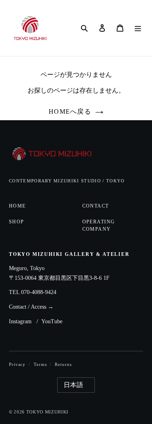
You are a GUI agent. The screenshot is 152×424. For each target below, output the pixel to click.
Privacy (17, 364)
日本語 (73, 384)
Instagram (20, 321)
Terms (40, 364)
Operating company (98, 225)
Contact (95, 206)
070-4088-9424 (38, 292)
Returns (63, 364)
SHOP (16, 222)
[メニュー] (138, 28)
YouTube (51, 321)
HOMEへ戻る (70, 111)
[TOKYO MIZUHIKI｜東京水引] (52, 154)
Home (17, 206)
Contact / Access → (31, 307)
